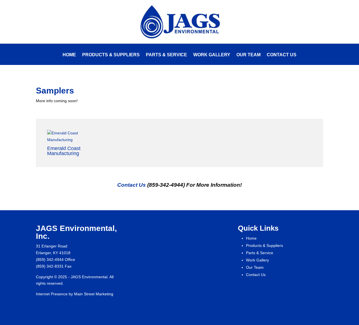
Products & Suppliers (264, 245)
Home (251, 238)
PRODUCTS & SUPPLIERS (111, 55)
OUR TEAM (248, 55)
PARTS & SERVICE (166, 55)
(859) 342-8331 (50, 266)
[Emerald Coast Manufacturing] (74, 136)
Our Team (255, 267)
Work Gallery (257, 260)
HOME (69, 55)
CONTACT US (281, 55)
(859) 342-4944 (50, 259)
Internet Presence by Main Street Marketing (74, 294)
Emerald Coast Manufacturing (63, 151)
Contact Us (131, 185)
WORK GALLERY (211, 55)
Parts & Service (259, 253)
